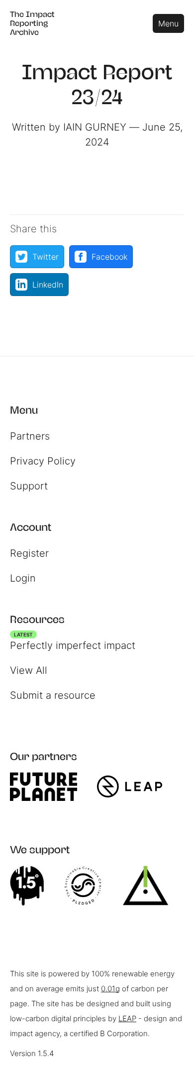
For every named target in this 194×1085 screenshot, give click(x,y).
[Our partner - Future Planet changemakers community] (48, 787)
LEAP (127, 1018)
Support (29, 486)
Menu (168, 23)
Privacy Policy (43, 461)
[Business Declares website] (150, 886)
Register (29, 553)
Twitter (45, 257)
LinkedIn (47, 285)
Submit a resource (53, 695)
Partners (30, 436)
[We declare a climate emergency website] (32, 886)
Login (23, 578)
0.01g (110, 988)
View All (28, 670)
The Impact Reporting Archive (32, 23)
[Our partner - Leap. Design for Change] (134, 786)
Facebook (109, 257)
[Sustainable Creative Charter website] (88, 886)
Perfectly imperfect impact (72, 642)
